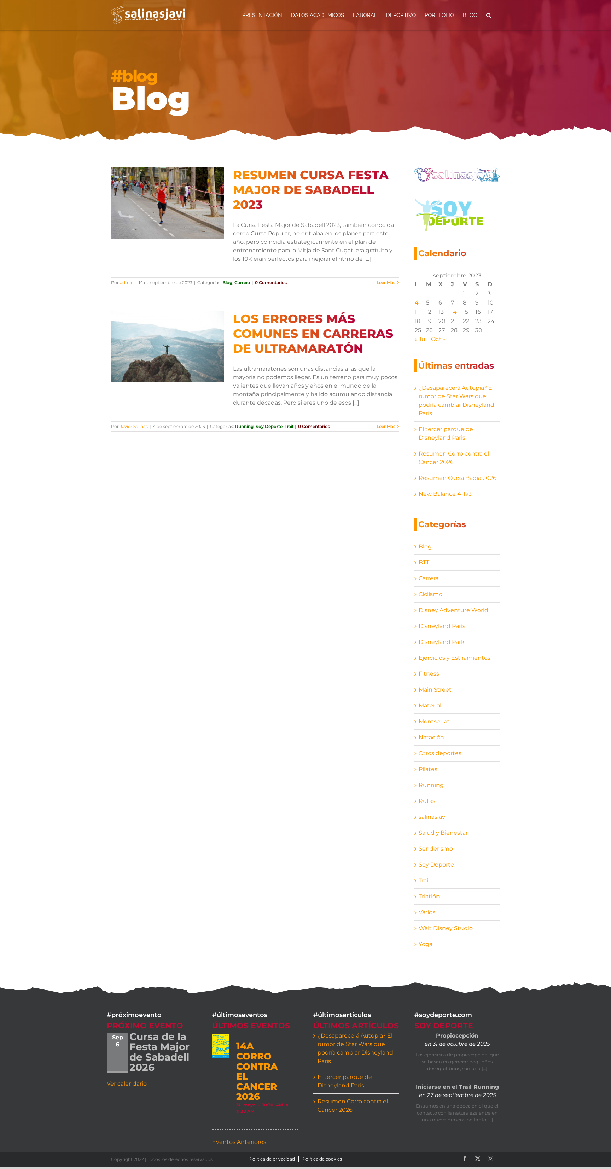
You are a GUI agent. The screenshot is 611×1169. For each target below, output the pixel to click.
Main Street (435, 689)
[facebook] (465, 1158)
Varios (427, 912)
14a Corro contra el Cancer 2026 (257, 1071)
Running (244, 426)
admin (127, 282)
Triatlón (429, 896)
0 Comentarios (271, 282)
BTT (424, 562)
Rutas (427, 801)
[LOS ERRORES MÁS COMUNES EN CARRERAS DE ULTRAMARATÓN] (167, 346)
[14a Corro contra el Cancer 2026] (220, 1046)
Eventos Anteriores (239, 1142)
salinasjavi (433, 816)
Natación (431, 737)
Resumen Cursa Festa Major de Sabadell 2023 (311, 190)
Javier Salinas (134, 426)
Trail (289, 426)
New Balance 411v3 (445, 493)
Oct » (438, 339)
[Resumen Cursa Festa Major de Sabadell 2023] (167, 203)
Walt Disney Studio (446, 928)
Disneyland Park (442, 642)
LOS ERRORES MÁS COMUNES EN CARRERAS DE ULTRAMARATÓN (313, 333)
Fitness (429, 673)
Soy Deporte (269, 426)
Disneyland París (442, 626)
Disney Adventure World (453, 610)
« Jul (420, 339)
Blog (227, 282)
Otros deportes (440, 753)
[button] (488, 15)
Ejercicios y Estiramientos (454, 657)
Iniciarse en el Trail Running (457, 1086)
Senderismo (436, 848)
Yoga (425, 944)
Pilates (428, 769)
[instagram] (490, 1158)
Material (430, 705)
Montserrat (434, 721)
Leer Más (386, 282)
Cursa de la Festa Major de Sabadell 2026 (159, 1051)
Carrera (242, 282)
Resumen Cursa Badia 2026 (457, 478)
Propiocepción (457, 1035)
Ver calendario (127, 1083)
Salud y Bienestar (443, 832)
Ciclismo (430, 594)
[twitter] (478, 1158)
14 (454, 312)
